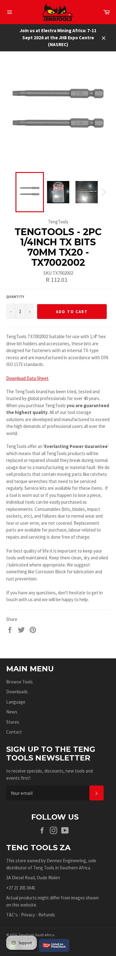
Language (15, 702)
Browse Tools (19, 682)
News (11, 712)
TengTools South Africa (36, 934)
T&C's (12, 915)
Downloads (17, 692)
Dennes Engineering (66, 860)
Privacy (28, 915)
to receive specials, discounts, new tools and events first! (49, 774)
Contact (14, 732)
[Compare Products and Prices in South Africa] (54, 945)
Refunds (46, 915)
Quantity (15, 296)
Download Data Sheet (27, 378)
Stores (12, 722)
